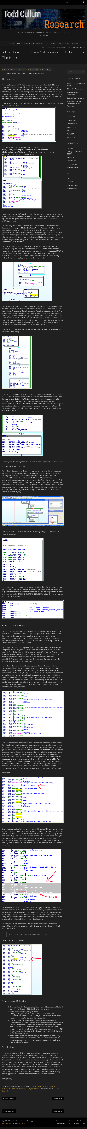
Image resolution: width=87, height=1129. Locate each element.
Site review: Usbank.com (75, 89)
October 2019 (71, 120)
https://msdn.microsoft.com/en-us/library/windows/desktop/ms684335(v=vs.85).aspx (28, 1087)
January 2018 (71, 127)
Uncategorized (72, 164)
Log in (69, 178)
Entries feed (71, 182)
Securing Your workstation (76, 98)
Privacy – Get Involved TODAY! (67, 43)
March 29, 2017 (8, 70)
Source (4, 1091)
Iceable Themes (25, 1123)
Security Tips (50, 43)
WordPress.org (72, 189)
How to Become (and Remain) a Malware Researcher (74, 103)
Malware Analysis (46, 70)
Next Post (57, 1098)
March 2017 (71, 137)
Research (48, 48)
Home (19, 43)
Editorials (26, 43)
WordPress (5, 1123)
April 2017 (70, 134)
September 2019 (72, 124)
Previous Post (9, 1098)
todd (16, 70)
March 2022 (71, 117)
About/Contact (37, 43)
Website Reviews (73, 168)
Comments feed (72, 185)
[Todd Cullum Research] (43, 10)
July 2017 (70, 130)
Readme (11, 43)
